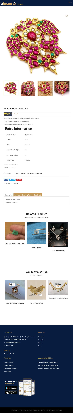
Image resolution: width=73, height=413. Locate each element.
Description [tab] (8, 195)
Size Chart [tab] (37, 195)
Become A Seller (8, 362)
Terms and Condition (26, 410)
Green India (7, 371)
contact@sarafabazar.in (13, 342)
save (20, 179)
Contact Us (41, 340)
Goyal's (16, 114)
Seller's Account (18, 4)
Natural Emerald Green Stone (15, 243)
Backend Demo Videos (10, 368)
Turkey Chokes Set (36, 303)
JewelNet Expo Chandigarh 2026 (47, 362)
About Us (41, 337)
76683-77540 (10, 345)
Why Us (40, 343)
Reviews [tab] (17, 195)
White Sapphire (37, 247)
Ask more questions (36, 173)
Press (39, 346)
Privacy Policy (15, 410)
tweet (13, 179)
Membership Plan (9, 365)
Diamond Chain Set (58, 250)
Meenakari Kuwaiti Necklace (58, 298)
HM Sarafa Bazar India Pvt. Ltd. (53, 410)
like (7, 179)
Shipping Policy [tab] (27, 195)
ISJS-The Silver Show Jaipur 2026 (48, 365)
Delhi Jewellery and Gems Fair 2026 (48, 368)
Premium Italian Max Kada (15, 303)
